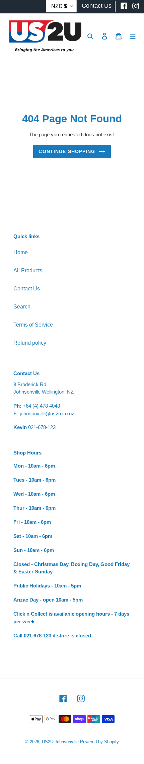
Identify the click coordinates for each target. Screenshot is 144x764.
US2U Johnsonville (60, 741)
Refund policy (29, 343)
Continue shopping (67, 151)
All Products (27, 270)
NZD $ (59, 6)
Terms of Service (33, 325)
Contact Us (26, 288)
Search (21, 306)
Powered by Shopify (99, 741)
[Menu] (133, 35)
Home (20, 252)
